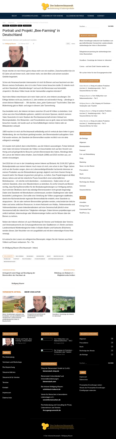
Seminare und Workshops (12, 362)
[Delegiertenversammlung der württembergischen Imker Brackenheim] (38, 304)
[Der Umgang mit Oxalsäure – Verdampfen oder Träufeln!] (46, 353)
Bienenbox (30, 256)
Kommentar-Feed (85, 209)
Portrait (16, 259)
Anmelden (83, 202)
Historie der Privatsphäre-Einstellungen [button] (92, 388)
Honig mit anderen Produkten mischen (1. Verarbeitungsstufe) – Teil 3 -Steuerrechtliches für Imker (95, 88)
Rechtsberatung (8, 357)
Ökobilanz (7, 259)
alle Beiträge (84, 138)
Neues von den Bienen (87, 166)
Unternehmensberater (55, 259)
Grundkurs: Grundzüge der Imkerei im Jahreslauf (95, 60)
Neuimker (70, 256)
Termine (90, 16)
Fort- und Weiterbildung (87, 154)
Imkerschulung (59, 256)
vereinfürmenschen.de (51, 400)
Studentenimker (40, 259)
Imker (49, 256)
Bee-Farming (20, 256)
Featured (82, 150)
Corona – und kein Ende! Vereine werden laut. (94, 66)
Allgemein (5, 25)
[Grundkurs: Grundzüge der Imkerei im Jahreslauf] (63, 304)
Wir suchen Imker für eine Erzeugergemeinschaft (96, 72)
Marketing (13, 25)
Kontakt (100, 16)
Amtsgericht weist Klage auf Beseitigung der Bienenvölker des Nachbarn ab (18, 274)
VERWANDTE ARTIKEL (11, 292)
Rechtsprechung (85, 178)
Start (3, 22)
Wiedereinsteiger (9, 261)
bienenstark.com (49, 381)
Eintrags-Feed (84, 206)
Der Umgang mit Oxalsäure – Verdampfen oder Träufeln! (63, 351)
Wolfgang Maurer (10, 43)
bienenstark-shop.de (51, 371)
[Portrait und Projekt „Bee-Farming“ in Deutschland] (8, 342)
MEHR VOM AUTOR (32, 292)
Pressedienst (27, 25)
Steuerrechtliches (30, 16)
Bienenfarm (40, 256)
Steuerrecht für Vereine (52, 16)
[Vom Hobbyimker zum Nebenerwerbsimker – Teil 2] (46, 342)
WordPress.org (84, 213)
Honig (81, 158)
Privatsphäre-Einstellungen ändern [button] (91, 385)
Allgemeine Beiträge (75, 16)
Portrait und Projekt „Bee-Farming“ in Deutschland (24, 340)
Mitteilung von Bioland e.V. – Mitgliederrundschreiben (64, 274)
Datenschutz (7, 398)
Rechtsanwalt (26, 259)
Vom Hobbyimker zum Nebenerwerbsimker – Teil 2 (63, 340)
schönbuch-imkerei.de (51, 389)
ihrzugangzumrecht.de (52, 410)
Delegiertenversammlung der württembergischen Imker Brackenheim (36, 315)
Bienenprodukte (85, 146)
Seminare (83, 186)
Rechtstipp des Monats (87, 182)
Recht (14, 16)
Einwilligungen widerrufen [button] (88, 390)
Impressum (6, 393)
